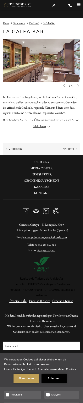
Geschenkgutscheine (41, 180)
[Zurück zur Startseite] (17, 5)
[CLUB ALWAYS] (53, 4)
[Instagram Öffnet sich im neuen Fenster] (46, 210)
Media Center (41, 168)
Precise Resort (39, 300)
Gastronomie (19, 23)
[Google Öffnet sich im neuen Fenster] (56, 210)
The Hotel (34, 23)
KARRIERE (41, 187)
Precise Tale (18, 300)
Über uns (41, 162)
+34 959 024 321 (46, 250)
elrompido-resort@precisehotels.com (46, 237)
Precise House (62, 300)
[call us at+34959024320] (70, 5)
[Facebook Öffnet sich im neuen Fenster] (26, 210)
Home (6, 23)
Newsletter (42, 174)
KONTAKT (41, 193)
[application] (41, 378)
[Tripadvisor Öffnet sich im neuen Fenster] (36, 210)
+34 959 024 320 (46, 245)
